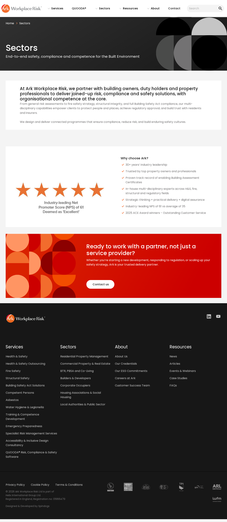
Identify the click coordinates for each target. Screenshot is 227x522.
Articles (175, 364)
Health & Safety (16, 356)
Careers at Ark (125, 378)
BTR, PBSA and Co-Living (77, 371)
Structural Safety (17, 378)
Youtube (218, 316)
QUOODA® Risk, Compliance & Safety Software (31, 454)
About (152, 9)
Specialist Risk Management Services (31, 433)
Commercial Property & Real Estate (85, 364)
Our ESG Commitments (131, 371)
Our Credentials (126, 364)
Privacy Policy (15, 485)
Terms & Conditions (69, 485)
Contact (174, 8)
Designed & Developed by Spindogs (27, 506)
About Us (121, 356)
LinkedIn (209, 316)
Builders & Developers (75, 378)
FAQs (173, 385)
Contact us (100, 284)
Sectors (101, 9)
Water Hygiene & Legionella (25, 407)
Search (219, 8)
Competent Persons (20, 393)
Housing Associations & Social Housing (80, 395)
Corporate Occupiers (75, 385)
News (173, 356)
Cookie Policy (40, 485)
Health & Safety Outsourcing (25, 364)
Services (53, 9)
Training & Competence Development (22, 416)
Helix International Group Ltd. (23, 495)
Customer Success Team (132, 385)
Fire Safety (13, 371)
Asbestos (12, 400)
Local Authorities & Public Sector (82, 404)
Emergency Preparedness (24, 426)
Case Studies (178, 378)
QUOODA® (79, 8)
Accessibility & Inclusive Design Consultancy (27, 443)
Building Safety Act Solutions (25, 385)
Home (10, 23)
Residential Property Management (84, 356)
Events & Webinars (183, 371)
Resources (127, 9)
